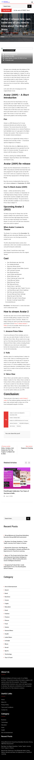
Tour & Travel (8, 657)
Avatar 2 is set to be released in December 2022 (17, 413)
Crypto (7, 603)
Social (6, 647)
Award (6, 590)
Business (7, 597)
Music (6, 644)
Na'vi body (12, 426)
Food (6, 624)
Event (6, 610)
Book (6, 593)
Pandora (19, 426)
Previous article (6, 446)
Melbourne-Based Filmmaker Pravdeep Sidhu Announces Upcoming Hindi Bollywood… (17, 493)
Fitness (7, 620)
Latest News (8, 637)
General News (9, 630)
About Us (3, 702)
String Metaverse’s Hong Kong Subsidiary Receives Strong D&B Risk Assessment (16, 536)
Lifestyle (7, 640)
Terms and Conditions (7, 707)
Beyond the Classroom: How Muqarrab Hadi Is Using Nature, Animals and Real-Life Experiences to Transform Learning (16, 549)
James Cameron (13, 423)
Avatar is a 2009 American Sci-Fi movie (19, 420)
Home (4, 32)
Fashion (7, 613)
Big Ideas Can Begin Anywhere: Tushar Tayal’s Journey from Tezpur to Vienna (15, 542)
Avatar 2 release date (15, 417)
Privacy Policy (5, 704)
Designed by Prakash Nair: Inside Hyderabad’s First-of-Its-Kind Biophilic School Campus (15, 566)
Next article (29, 446)
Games (7, 627)
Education (8, 607)
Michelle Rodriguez (24, 423)
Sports (7, 651)
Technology (8, 654)
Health (7, 634)
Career (7, 600)
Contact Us (4, 710)
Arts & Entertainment (12, 32)
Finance (7, 617)
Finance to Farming (27, 448)
